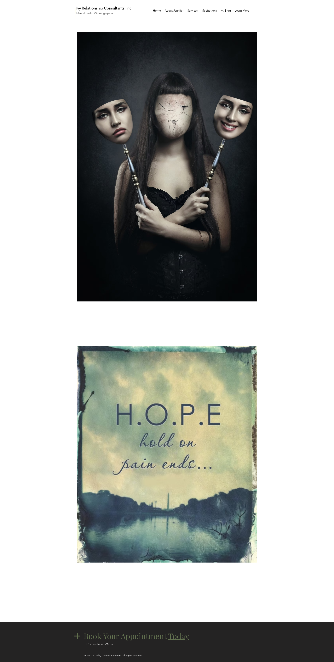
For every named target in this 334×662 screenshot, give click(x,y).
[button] (192, 10)
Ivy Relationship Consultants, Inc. (104, 8)
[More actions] (251, 310)
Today (178, 636)
